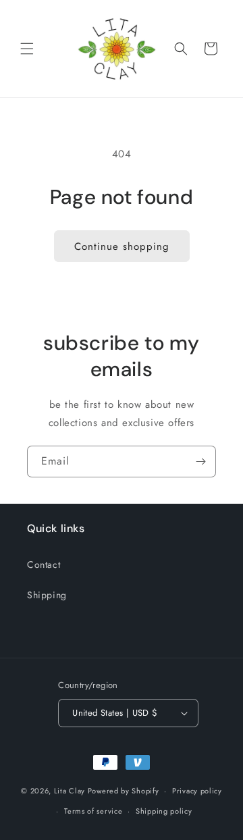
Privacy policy (197, 790)
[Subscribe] (200, 461)
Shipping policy (164, 811)
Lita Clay (69, 790)
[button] (27, 48)
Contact (43, 564)
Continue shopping (121, 246)
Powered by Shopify (123, 790)
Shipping (47, 595)
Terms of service (93, 811)
